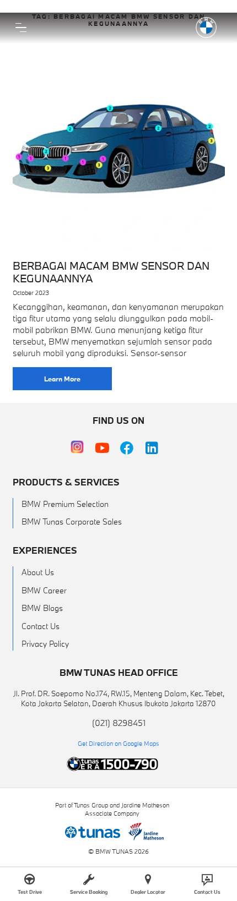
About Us (37, 572)
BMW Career (44, 590)
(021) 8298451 (119, 722)
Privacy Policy (45, 643)
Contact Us (40, 626)
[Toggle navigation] (21, 27)
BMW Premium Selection (65, 504)
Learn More (62, 378)
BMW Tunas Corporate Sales (71, 521)
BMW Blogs (42, 608)
